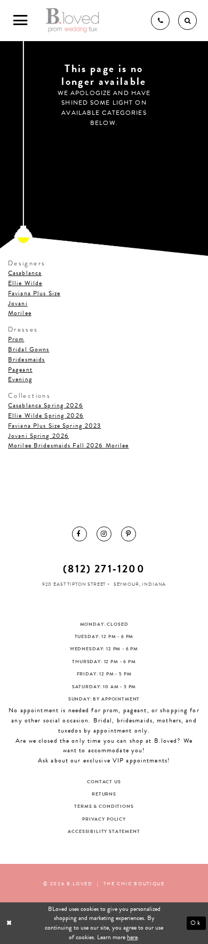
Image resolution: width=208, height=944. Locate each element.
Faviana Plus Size (34, 293)
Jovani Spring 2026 (38, 435)
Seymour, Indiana (140, 584)
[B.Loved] (73, 21)
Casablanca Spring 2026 (45, 405)
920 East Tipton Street (74, 584)
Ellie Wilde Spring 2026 (46, 415)
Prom (16, 339)
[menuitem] (79, 533)
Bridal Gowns (28, 349)
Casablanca (25, 273)
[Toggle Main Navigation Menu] (20, 20)
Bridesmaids (26, 359)
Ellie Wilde (25, 283)
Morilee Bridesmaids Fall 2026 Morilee (68, 445)
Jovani (18, 303)
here (132, 937)
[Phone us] (160, 20)
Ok (196, 922)
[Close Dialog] (10, 923)
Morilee (19, 313)
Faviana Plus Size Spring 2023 (54, 425)
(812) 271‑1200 (104, 569)
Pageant (20, 369)
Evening (20, 379)
